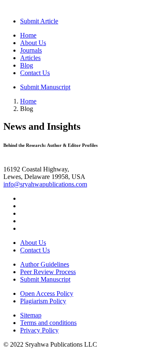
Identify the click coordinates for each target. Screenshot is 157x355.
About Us (33, 42)
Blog (26, 65)
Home (28, 35)
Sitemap (30, 315)
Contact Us (35, 72)
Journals (31, 50)
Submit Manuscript (45, 87)
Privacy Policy (39, 330)
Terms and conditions (48, 322)
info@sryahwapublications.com (45, 184)
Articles (30, 57)
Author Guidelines (44, 264)
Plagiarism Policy (43, 301)
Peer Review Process (48, 271)
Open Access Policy (46, 293)
